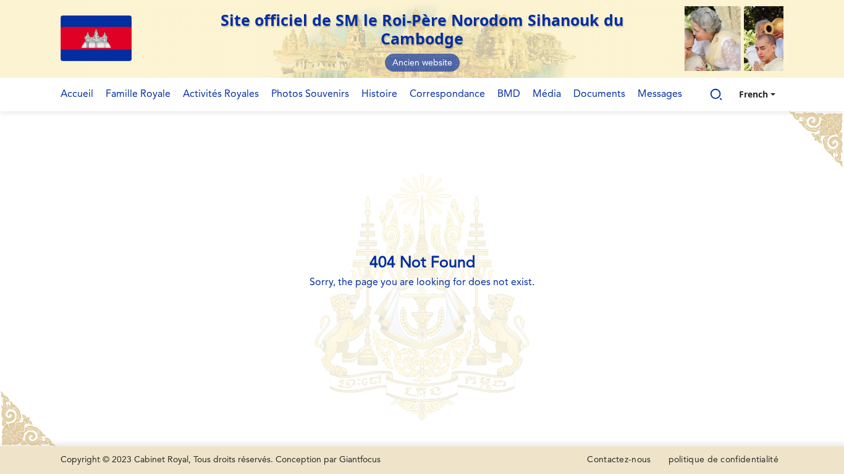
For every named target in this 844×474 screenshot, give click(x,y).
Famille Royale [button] (138, 94)
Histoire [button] (379, 94)
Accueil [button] (77, 94)
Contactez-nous (619, 459)
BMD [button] (508, 94)
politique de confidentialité (724, 459)
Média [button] (547, 94)
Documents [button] (599, 94)
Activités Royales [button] (221, 94)
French (753, 94)
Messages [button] (660, 94)
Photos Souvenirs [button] (310, 94)
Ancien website (422, 63)
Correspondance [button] (447, 94)
